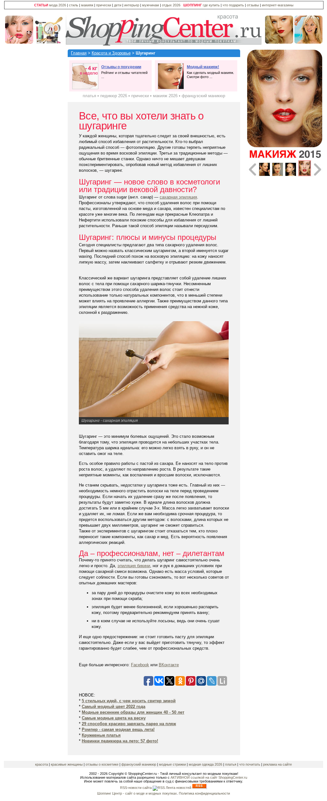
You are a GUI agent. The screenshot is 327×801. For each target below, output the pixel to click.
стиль (73, 5)
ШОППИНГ (192, 5)
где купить (212, 5)
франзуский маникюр (138, 764)
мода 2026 (57, 5)
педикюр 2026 (113, 95)
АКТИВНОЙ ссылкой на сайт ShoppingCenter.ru (209, 777)
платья (89, 95)
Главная (79, 53)
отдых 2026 (171, 5)
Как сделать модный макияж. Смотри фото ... (210, 72)
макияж (87, 5)
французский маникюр (203, 95)
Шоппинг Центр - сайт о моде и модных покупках (137, 793)
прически (103, 5)
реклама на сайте (277, 764)
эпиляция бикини (134, 565)
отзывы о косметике (102, 764)
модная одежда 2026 (206, 764)
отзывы (253, 5)
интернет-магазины (277, 5)
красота (41, 764)
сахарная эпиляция (178, 197)
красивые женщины (67, 764)
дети (117, 5)
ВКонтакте (169, 664)
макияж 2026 (165, 95)
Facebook (140, 664)
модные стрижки (172, 764)
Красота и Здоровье (111, 53)
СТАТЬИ (41, 5)
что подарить (234, 5)
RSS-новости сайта (136, 788)
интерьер (131, 5)
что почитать (249, 764)
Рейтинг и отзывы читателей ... (124, 72)
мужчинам (150, 5)
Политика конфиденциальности (204, 793)
